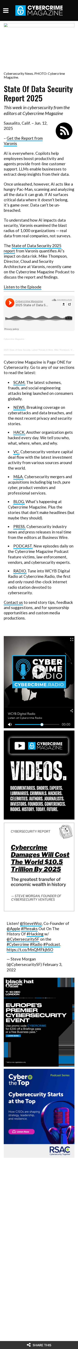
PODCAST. (23, 545)
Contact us (13, 602)
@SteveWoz (31, 923)
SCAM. (19, 382)
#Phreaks (29, 928)
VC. (16, 451)
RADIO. (20, 570)
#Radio (36, 944)
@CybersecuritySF (23, 939)
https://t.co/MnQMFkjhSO (30, 949)
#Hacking (35, 933)
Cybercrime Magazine (14, 339)
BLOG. (19, 501)
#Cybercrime (18, 944)
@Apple (13, 928)
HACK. (19, 432)
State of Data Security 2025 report (32, 248)
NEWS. (19, 407)
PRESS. (19, 526)
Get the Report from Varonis (23, 141)
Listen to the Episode (22, 286)
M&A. (18, 476)
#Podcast (51, 944)
